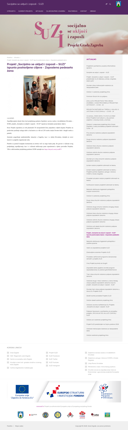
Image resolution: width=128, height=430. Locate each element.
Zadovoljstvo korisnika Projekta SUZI (98, 252)
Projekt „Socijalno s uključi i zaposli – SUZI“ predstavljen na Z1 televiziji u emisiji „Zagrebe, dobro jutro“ (101, 79)
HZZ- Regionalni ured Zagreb (20, 356)
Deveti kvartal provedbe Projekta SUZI (98, 296)
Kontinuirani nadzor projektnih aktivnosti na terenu (102, 185)
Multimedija (72, 11)
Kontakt (83, 11)
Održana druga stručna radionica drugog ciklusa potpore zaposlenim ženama (102, 208)
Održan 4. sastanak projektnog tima (98, 92)
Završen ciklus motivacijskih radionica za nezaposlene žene (99, 86)
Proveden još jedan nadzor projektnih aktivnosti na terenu (102, 179)
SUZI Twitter (53, 359)
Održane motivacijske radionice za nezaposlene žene (102, 330)
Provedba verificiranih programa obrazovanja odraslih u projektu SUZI (101, 258)
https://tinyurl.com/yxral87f (53, 149)
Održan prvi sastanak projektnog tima (98, 320)
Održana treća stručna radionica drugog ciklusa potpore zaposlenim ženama (102, 214)
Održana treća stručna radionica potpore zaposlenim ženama (100, 147)
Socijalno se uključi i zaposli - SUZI (25, 4)
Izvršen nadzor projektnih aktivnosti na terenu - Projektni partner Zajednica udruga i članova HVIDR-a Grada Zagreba (101, 172)
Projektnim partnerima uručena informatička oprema (100, 67)
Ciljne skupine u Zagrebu (55, 11)
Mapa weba (19, 426)
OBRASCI (93, 11)
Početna (9, 57)
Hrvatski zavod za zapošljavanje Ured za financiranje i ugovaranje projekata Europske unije (103, 372)
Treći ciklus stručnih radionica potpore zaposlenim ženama (102, 275)
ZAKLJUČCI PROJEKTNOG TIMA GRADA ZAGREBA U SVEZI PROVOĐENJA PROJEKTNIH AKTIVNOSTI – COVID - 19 (102, 103)
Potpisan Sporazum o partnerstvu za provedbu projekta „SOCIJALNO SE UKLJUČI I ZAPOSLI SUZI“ (101, 313)
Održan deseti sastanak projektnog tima (99, 300)
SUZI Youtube (54, 362)
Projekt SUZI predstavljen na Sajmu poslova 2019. (102, 324)
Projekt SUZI (53, 353)
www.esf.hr (40, 406)
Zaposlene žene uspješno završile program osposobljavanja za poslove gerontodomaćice (101, 269)
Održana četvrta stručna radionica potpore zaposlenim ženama (100, 153)
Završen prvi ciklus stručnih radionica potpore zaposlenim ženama (101, 160)
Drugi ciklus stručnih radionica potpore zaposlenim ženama (103, 201)
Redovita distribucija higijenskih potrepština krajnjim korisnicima (100, 190)
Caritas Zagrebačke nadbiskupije (21, 368)
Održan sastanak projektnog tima (97, 335)
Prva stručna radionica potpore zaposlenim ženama (100, 134)
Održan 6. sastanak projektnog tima (98, 196)
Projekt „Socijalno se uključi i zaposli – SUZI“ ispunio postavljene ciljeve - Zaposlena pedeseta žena (37, 60)
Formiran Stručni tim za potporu (96, 96)
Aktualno (39, 11)
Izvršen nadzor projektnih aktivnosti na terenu (101, 165)
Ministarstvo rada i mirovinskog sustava (101, 367)
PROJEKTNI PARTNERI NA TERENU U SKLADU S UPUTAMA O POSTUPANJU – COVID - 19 (102, 110)
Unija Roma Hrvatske (95, 363)
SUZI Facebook (54, 356)
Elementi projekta (25, 11)
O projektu (11, 11)
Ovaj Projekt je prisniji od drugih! (96, 263)
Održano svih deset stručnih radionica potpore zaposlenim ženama (101, 227)
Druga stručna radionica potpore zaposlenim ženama (101, 140)
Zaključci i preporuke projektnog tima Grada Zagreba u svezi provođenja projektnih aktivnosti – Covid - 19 (102, 126)
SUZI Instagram (54, 366)
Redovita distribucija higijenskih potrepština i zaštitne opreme (100, 242)
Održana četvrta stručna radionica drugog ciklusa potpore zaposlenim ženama (102, 221)
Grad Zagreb (14, 353)
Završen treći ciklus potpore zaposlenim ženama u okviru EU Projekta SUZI (102, 290)
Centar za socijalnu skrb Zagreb (21, 359)
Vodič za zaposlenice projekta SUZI (98, 248)
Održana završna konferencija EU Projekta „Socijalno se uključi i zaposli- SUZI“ (100, 306)
